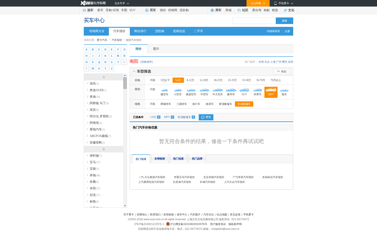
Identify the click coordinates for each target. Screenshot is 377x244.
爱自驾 (256, 10)
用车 (218, 10)
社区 (245, 10)
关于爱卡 (128, 214)
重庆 (284, 61)
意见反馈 (235, 214)
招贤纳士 (142, 214)
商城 (228, 10)
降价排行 (140, 31)
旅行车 (196, 104)
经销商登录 (273, 31)
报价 (163, 10)
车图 (124, 10)
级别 (137, 89)
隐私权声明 (235, 224)
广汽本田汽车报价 (243, 177)
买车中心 (94, 20)
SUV (132, 10)
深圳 (290, 61)
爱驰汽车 (97, 129)
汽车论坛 (208, 214)
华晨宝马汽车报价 (184, 177)
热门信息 (178, 158)
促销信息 (179, 31)
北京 (267, 61)
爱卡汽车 (102, 40)
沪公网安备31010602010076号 (189, 224)
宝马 (95, 162)
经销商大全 (97, 31)
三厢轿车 (182, 104)
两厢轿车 (166, 104)
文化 (291, 10)
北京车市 (120, 3)
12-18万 (204, 80)
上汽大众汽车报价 (234, 181)
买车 (153, 10)
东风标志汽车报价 (272, 177)
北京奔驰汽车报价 (213, 177)
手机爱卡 (248, 214)
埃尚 (94, 83)
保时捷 (96, 155)
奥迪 (95, 96)
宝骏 (94, 168)
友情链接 (159, 158)
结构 (137, 104)
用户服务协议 (218, 224)
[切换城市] (147, 61)
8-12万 (190, 80)
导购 (109, 10)
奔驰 (95, 175)
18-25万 (218, 80)
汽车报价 (119, 31)
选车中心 (182, 214)
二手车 (198, 31)
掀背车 (210, 104)
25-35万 (232, 80)
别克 (95, 195)
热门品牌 (197, 158)
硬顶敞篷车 (225, 104)
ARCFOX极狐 (100, 136)
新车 (100, 10)
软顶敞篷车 (244, 104)
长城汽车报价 (208, 181)
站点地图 (222, 214)
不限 (152, 80)
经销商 (172, 10)
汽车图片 (195, 214)
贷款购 (184, 10)
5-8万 (178, 80)
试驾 (116, 10)
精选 (275, 10)
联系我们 (155, 214)
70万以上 (276, 80)
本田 (95, 188)
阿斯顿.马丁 (99, 103)
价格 (137, 80)
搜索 (284, 20)
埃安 (94, 109)
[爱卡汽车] (93, 3)
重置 (208, 117)
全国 (261, 61)
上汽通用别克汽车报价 (151, 181)
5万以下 (165, 80)
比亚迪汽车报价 (182, 181)
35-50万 (246, 80)
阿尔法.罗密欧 (101, 116)
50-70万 (260, 80)
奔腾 (94, 181)
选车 (90, 10)
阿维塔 (96, 123)
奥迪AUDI (98, 90)
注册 (287, 31)
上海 (273, 61)
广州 (278, 61)
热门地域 (141, 159)
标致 (94, 201)
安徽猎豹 (97, 142)
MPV (167, 117)
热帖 (267, 10)
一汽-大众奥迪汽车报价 (151, 177)
